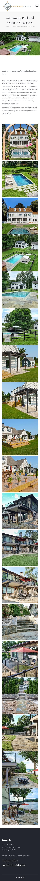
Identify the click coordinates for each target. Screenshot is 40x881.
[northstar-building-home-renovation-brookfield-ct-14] (20, 695)
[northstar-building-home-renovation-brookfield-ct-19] (20, 585)
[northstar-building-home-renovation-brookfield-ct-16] (20, 659)
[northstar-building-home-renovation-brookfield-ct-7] (20, 769)
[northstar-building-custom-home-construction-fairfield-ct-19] (20, 142)
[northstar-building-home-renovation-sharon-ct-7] (20, 474)
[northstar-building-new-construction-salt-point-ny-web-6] (20, 252)
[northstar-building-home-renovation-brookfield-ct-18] (20, 622)
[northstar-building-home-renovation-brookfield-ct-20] (20, 548)
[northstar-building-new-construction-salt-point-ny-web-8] (20, 289)
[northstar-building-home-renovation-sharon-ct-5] (20, 400)
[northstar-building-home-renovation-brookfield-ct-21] (20, 511)
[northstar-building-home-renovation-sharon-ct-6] (20, 363)
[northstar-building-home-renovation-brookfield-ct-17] (20, 732)
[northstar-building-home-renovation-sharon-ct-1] (20, 437)
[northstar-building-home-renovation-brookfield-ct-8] (20, 806)
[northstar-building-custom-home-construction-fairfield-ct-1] (20, 216)
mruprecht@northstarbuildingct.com (14, 865)
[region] (20, 44)
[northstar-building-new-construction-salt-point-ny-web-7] (20, 326)
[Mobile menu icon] (36, 5)
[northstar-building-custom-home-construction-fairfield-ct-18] (20, 179)
